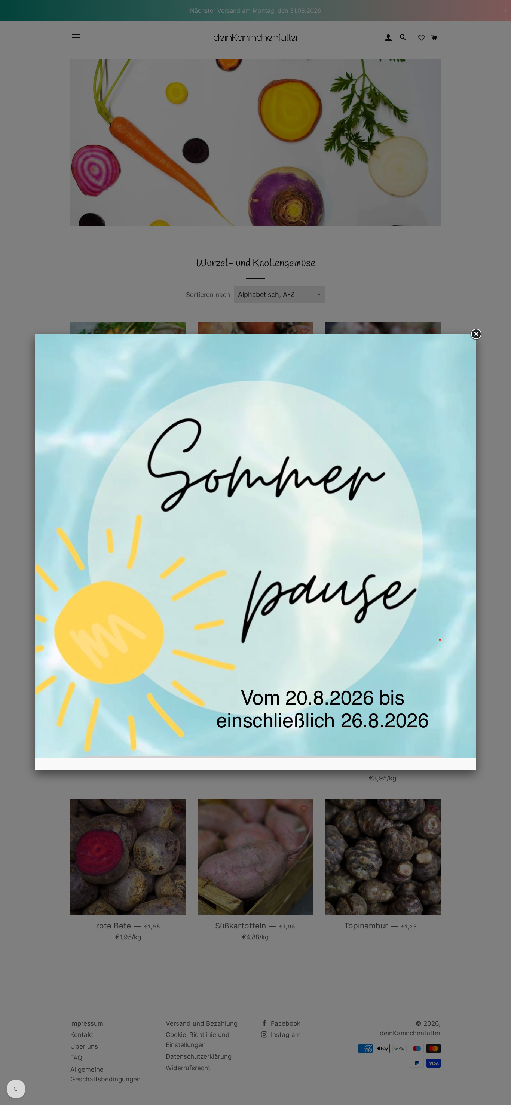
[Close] (476, 334)
